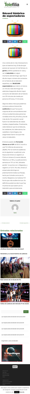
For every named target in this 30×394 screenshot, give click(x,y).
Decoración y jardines (6, 383)
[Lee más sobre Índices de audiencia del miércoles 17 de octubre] (14, 292)
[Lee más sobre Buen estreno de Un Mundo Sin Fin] (14, 267)
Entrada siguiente (24, 223)
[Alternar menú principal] (27, 4)
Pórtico (4, 376)
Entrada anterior (5, 223)
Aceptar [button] (17, 392)
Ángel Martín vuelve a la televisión (9, 340)
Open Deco (5, 372)
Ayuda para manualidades (7, 381)
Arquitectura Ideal (6, 375)
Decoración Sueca (6, 373)
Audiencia (5, 18)
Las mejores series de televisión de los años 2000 (13, 316)
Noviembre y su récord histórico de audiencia (13, 253)
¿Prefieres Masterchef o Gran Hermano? (12, 249)
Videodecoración (6, 380)
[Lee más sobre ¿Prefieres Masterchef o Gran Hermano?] (10, 240)
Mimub (4, 384)
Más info (22, 392)
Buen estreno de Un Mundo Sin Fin (10, 279)
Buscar (26, 311)
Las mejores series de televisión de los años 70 (12, 334)
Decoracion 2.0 (5, 370)
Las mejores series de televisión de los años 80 (12, 328)
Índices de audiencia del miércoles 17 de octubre (14, 303)
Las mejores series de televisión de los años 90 (12, 322)
